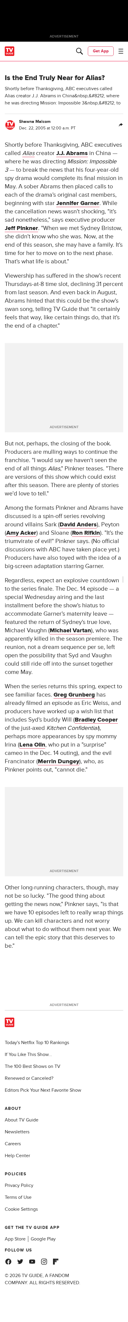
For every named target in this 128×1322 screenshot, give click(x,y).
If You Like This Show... (28, 1054)
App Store (15, 1239)
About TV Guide (21, 1120)
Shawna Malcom (35, 121)
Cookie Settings (21, 1209)
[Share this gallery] (120, 125)
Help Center (17, 1156)
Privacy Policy (19, 1185)
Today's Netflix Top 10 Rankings (37, 1043)
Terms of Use (18, 1197)
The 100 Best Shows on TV (32, 1066)
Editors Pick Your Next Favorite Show (43, 1090)
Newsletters (17, 1132)
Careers (13, 1144)
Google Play (43, 1239)
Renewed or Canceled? (29, 1078)
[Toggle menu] (120, 51)
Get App (101, 51)
